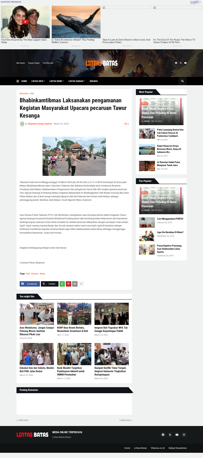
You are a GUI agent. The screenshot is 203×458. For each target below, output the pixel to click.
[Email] (75, 284)
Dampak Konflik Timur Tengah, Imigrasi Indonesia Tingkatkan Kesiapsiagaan (110, 371)
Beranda (24, 93)
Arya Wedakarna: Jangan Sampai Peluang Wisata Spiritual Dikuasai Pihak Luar (37, 331)
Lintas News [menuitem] (55, 81)
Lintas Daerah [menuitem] (76, 81)
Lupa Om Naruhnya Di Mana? (170, 232)
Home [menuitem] (24, 81)
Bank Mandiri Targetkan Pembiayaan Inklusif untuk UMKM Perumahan (71, 371)
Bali (32, 93)
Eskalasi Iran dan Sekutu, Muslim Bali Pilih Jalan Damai (37, 369)
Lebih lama (125, 420)
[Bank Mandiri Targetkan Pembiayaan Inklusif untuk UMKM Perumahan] (74, 354)
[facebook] (176, 63)
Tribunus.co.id (158, 448)
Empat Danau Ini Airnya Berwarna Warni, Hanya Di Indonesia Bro (169, 149)
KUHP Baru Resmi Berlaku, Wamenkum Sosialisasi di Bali (72, 329)
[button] (18, 81)
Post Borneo (48, 63)
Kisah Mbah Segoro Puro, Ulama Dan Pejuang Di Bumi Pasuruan (159, 113)
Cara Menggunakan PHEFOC (170, 218)
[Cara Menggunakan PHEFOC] (147, 222)
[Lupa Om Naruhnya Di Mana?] (147, 236)
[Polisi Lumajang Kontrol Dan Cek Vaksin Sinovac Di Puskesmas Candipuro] (147, 133)
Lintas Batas (140, 448)
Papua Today (33, 63)
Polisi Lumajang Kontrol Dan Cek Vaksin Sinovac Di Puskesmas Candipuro (170, 132)
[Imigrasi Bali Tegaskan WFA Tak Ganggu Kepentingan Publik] (112, 314)
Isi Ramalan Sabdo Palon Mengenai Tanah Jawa (168, 164)
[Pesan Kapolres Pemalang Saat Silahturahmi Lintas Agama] (147, 249)
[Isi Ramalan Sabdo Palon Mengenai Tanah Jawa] (147, 166)
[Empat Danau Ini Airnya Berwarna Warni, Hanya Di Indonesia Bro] (147, 149)
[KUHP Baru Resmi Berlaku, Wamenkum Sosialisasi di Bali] (74, 314)
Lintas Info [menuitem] (37, 81)
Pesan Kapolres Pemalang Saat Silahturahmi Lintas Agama (169, 248)
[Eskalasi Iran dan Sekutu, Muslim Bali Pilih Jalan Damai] (37, 354)
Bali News (20, 63)
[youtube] (185, 63)
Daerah (34, 273)
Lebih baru (23, 420)
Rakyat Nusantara (178, 448)
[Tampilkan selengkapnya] (81, 284)
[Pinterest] (68, 284)
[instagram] (184, 434)
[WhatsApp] (62, 284)
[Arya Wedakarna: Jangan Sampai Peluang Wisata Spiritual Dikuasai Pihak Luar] (37, 314)
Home (127, 448)
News (42, 273)
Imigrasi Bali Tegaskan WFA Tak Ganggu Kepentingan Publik (111, 329)
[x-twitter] (181, 63)
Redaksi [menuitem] (94, 81)
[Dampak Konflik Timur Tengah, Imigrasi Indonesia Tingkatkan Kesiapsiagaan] (112, 354)
